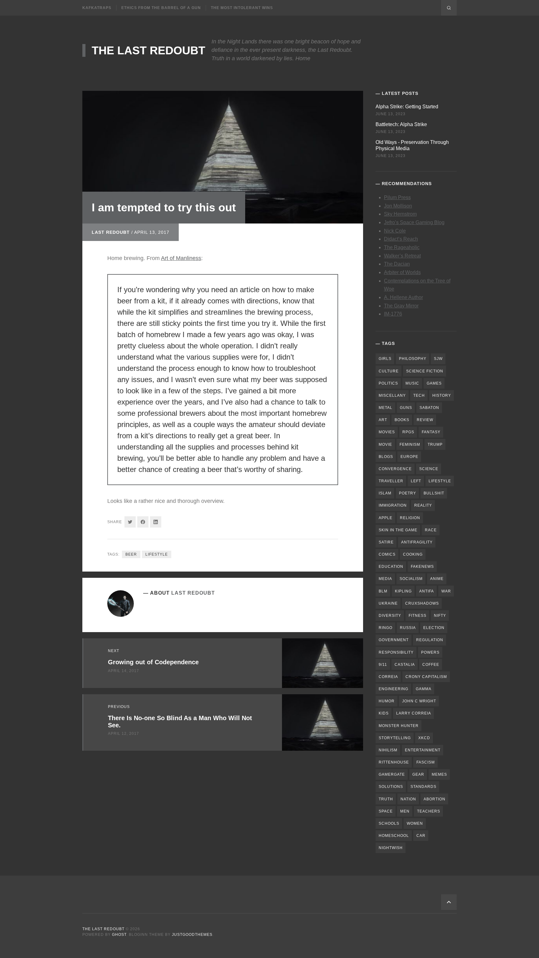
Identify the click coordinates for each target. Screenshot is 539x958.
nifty (440, 615)
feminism (410, 444)
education (391, 566)
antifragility (417, 542)
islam (385, 493)
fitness (417, 615)
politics (388, 383)
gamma (423, 689)
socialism (411, 579)
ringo (385, 628)
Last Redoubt (111, 232)
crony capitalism (426, 677)
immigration (393, 505)
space (386, 811)
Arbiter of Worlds (402, 272)
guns (406, 407)
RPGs (408, 432)
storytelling (395, 738)
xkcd (424, 738)
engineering (393, 689)
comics (387, 554)
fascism (425, 762)
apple (385, 518)
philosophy (412, 358)
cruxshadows (422, 603)
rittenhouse (394, 762)
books (402, 420)
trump (435, 444)
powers (430, 652)
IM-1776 (393, 314)
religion (410, 518)
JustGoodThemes (192, 934)
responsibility (396, 652)
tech (419, 395)
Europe (409, 456)
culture (389, 371)
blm (383, 591)
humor (387, 701)
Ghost (119, 934)
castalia (405, 664)
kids (384, 713)
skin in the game (398, 530)
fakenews (422, 566)
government (394, 640)
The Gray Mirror (401, 305)
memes (439, 774)
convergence (395, 469)
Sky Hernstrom (400, 214)
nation (408, 799)
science (428, 469)
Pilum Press (397, 197)
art (383, 420)
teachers (428, 811)
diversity (390, 615)
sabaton (429, 407)
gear (418, 774)
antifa (426, 591)
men (405, 811)
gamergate (392, 774)
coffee (430, 664)
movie (385, 444)
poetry (407, 493)
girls (385, 358)
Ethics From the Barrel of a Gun (161, 8)
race (431, 530)
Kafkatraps (96, 8)
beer (131, 554)
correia (388, 677)
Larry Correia (413, 713)
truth (386, 799)
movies (387, 432)
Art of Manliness (181, 258)
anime (437, 579)
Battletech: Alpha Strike (401, 124)
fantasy (431, 432)
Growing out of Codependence (153, 662)
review (425, 420)
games (434, 383)
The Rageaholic (402, 247)
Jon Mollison (398, 206)
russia (408, 628)
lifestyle (156, 554)
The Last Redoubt (148, 50)
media (385, 579)
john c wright (419, 701)
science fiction (424, 371)
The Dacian (397, 264)
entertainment (422, 750)
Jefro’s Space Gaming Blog (414, 222)
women (415, 823)
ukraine (388, 603)
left (416, 481)
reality (423, 505)
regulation (429, 640)
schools (389, 823)
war (446, 591)
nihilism (388, 750)
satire (386, 542)
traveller (391, 481)
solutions (391, 786)
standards (423, 786)
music (412, 383)
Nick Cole (395, 230)
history (441, 395)
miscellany (392, 395)
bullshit (434, 493)
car (420, 835)
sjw (438, 358)
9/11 (383, 664)
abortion (434, 799)
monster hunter (399, 726)
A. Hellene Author (403, 297)
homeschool (394, 835)
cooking (413, 554)
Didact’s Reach (401, 239)
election (433, 628)
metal (385, 407)
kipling (403, 591)
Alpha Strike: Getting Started (407, 106)
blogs (386, 456)
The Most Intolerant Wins (242, 8)
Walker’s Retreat (402, 255)
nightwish (391, 848)
